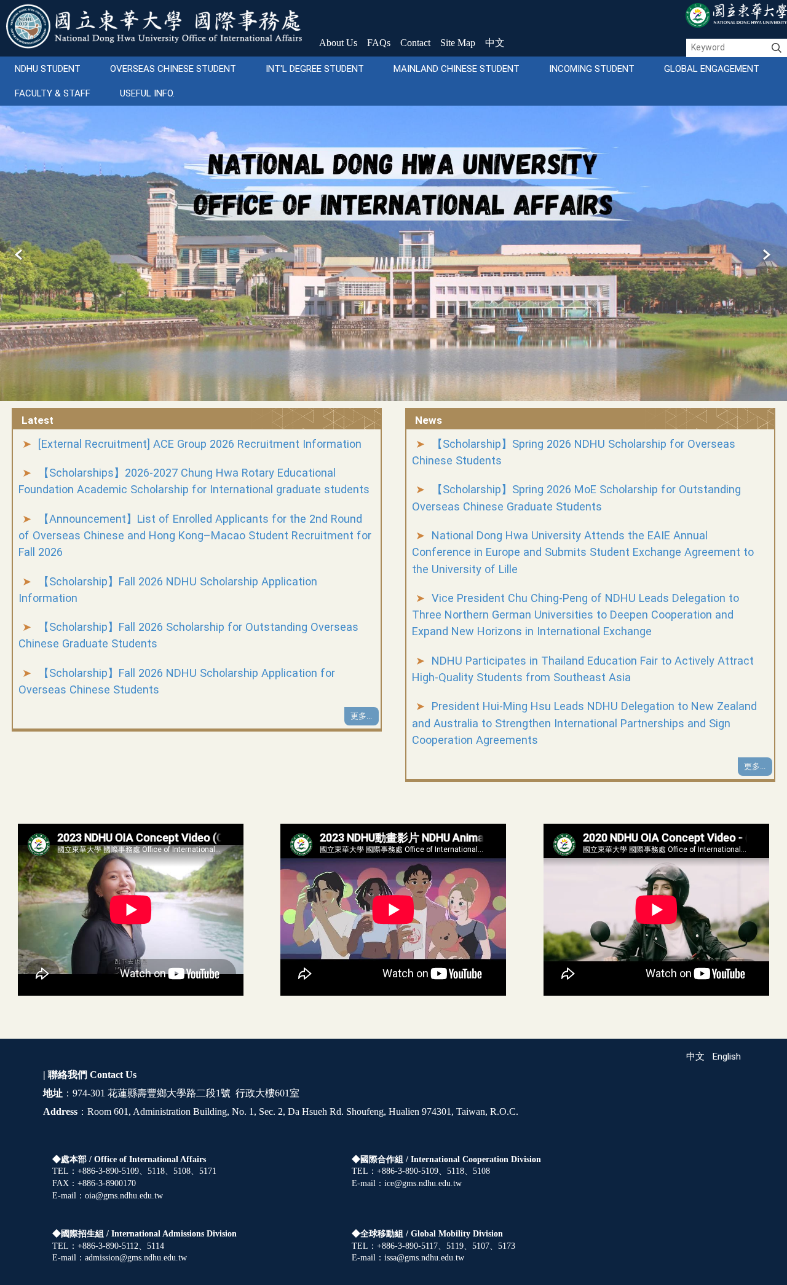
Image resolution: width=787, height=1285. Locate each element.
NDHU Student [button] (48, 68)
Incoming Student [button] (592, 68)
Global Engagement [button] (711, 68)
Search (776, 48)
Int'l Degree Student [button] (315, 68)
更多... (361, 716)
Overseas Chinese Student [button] (173, 68)
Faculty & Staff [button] (52, 93)
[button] (19, 255)
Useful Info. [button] (147, 93)
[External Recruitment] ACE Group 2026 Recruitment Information (200, 443)
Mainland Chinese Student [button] (457, 68)
